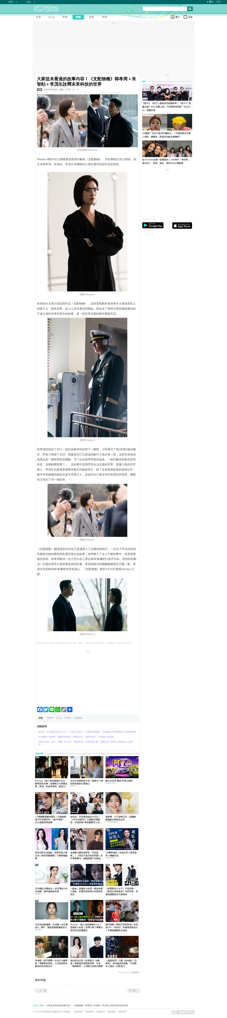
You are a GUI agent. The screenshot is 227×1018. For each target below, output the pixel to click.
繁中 (211, 1)
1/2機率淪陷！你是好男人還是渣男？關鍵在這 (121, 854)
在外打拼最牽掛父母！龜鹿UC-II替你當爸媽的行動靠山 (86, 782)
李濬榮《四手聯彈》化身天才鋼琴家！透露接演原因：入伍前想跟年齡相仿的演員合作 (51, 963)
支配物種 (78, 718)
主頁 (35, 1005)
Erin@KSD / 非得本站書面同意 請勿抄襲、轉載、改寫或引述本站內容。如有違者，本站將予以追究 (84, 643)
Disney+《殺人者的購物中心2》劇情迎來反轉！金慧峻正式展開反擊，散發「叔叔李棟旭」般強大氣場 (51, 784)
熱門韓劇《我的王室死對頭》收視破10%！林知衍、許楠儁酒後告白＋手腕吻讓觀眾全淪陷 (122, 927)
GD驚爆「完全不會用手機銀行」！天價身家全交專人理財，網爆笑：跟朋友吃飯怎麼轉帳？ (166, 135)
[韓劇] (79, 17)
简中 (219, 1)
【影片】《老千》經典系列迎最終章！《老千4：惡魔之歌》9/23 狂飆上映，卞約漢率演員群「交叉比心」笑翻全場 (166, 106)
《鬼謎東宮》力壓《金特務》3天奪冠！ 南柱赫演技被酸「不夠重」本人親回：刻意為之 (122, 963)
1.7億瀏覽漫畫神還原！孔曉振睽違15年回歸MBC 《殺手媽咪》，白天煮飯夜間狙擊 (51, 819)
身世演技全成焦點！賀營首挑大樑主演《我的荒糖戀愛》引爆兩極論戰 (51, 855)
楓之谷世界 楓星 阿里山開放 (119, 781)
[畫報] (105, 17)
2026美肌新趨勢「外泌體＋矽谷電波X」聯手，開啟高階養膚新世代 (51, 926)
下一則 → (133, 990)
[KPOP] (52, 17)
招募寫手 (122, 1011)
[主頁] (39, 17)
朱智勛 (68, 718)
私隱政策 (100, 1011)
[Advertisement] (87, 677)
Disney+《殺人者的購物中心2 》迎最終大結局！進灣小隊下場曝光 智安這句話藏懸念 (86, 927)
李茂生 (59, 718)
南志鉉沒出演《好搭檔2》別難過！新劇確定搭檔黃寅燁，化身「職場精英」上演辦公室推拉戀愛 (86, 963)
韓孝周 (50, 718)
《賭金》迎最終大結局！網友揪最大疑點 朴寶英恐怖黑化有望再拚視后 (86, 891)
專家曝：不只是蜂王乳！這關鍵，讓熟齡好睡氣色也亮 (122, 818)
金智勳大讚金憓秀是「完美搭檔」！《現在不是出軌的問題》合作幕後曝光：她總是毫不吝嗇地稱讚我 (86, 855)
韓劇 (40, 89)
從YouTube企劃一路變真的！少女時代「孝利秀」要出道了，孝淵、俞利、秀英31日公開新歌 (166, 161)
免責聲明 (89, 1011)
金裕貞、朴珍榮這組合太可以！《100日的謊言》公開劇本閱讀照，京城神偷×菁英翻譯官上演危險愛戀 (86, 819)
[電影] (92, 17)
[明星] (65, 17)
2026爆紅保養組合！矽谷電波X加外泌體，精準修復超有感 (51, 890)
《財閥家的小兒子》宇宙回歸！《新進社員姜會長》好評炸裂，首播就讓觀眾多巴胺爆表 (122, 891)
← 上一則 (41, 990)
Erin (74, 89)
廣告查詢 (111, 1011)
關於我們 (78, 1011)
